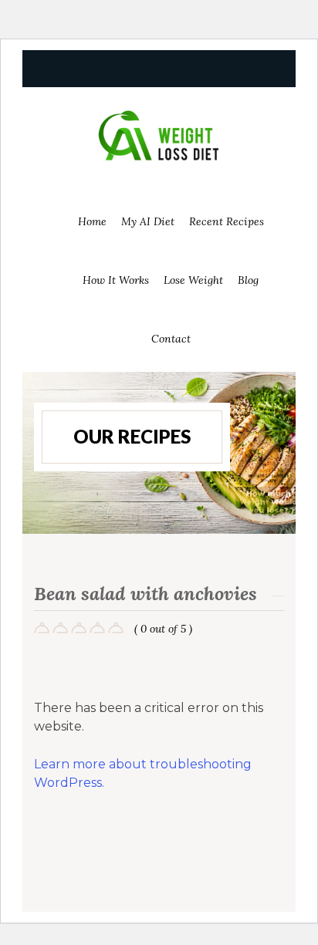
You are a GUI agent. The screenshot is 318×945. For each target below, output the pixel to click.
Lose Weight (193, 280)
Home (92, 221)
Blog (248, 280)
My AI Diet (147, 221)
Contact (171, 339)
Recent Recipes (226, 221)
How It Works (116, 280)
